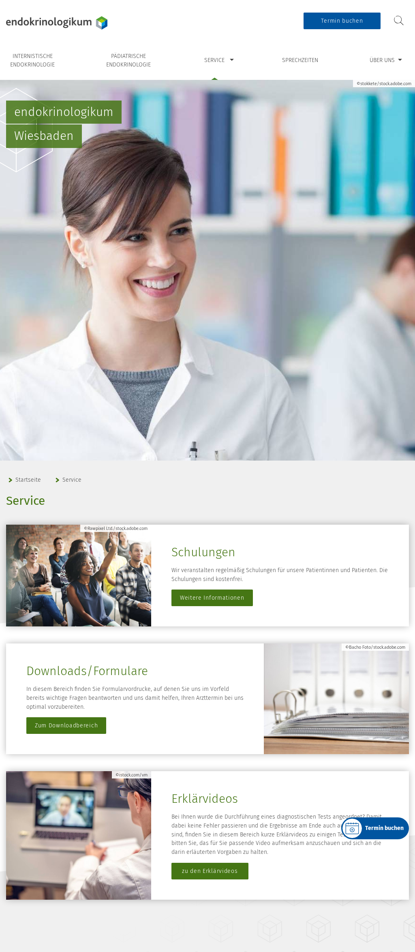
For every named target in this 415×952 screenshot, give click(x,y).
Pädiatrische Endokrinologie (128, 61)
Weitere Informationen (212, 597)
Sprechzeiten (300, 60)
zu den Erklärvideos (209, 871)
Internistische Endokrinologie (32, 61)
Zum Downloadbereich (66, 725)
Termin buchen (342, 20)
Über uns (382, 60)
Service (214, 60)
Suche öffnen (399, 20)
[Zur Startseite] (56, 23)
